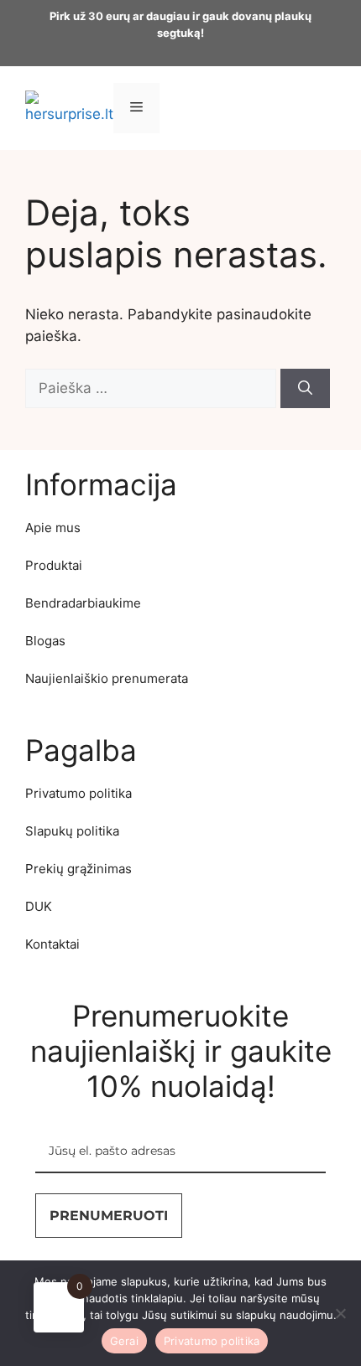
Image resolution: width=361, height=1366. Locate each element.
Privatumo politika (212, 1341)
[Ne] (340, 1313)
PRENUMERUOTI (109, 1216)
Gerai (124, 1341)
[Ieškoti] (305, 389)
